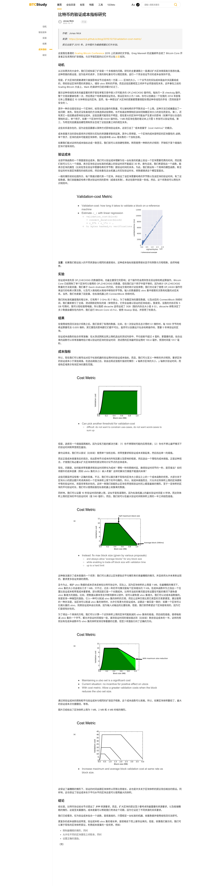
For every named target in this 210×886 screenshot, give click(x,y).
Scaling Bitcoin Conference (89, 53)
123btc (111, 4)
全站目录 (70, 4)
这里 (117, 56)
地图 (91, 4)
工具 (100, 4)
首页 (59, 4)
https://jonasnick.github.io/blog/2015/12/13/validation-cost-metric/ (105, 39)
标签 (82, 4)
